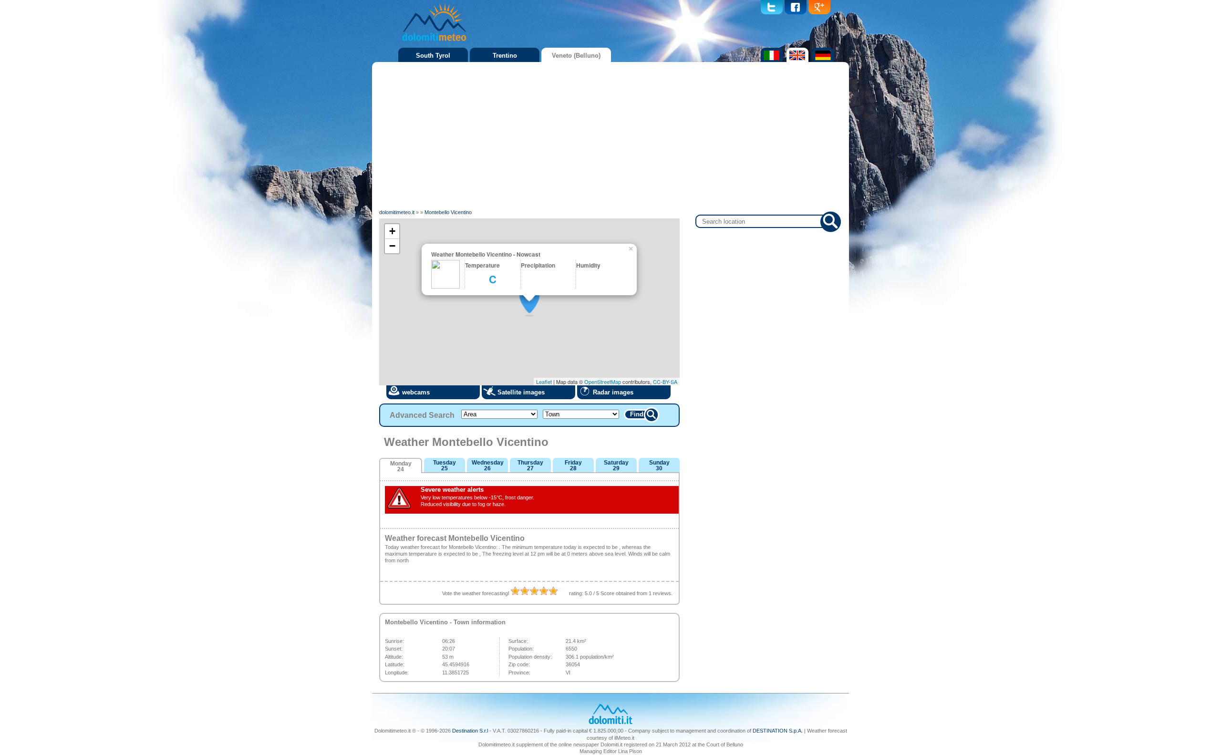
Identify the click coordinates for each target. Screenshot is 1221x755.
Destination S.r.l (470, 731)
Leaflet (544, 381)
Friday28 (573, 465)
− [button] (392, 246)
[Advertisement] (610, 136)
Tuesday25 (444, 465)
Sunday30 (659, 465)
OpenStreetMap (602, 381)
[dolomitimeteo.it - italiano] (770, 60)
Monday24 (401, 466)
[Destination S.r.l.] (610, 723)
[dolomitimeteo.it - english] (796, 60)
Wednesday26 (488, 465)
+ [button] (392, 231)
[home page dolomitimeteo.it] (434, 42)
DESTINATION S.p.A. (778, 731)
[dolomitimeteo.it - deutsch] (822, 60)
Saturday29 (616, 465)
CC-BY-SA (665, 381)
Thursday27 (530, 465)
